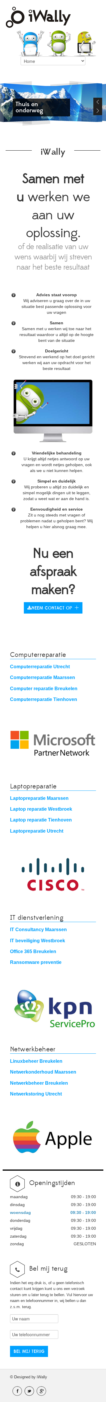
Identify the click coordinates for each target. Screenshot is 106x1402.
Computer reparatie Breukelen (43, 688)
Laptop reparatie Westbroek (41, 809)
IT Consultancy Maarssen (38, 929)
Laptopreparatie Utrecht (36, 830)
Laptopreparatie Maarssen (39, 798)
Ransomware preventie (36, 962)
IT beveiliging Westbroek (37, 940)
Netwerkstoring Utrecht (36, 1093)
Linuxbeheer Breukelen (36, 1061)
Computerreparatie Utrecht (40, 666)
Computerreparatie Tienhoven (43, 699)
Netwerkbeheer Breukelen (39, 1083)
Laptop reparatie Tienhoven (41, 819)
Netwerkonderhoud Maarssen (43, 1071)
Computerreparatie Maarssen (42, 677)
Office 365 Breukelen (33, 951)
